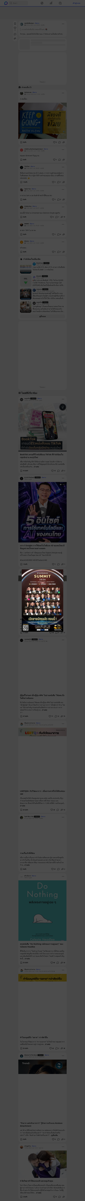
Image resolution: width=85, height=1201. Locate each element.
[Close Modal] (61, 572)
